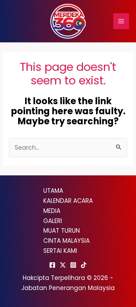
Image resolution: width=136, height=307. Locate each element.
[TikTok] (84, 265)
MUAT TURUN (61, 230)
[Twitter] (63, 265)
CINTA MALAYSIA (66, 241)
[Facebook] (52, 265)
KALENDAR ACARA (68, 201)
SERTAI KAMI (60, 251)
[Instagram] (73, 265)
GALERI (52, 221)
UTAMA (53, 190)
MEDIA (51, 211)
